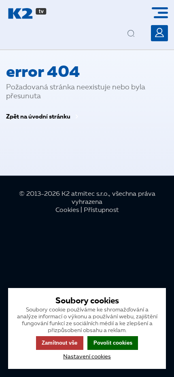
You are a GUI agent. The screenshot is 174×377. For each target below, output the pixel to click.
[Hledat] (138, 27)
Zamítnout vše (59, 343)
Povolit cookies (112, 343)
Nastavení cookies (87, 357)
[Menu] (163, 13)
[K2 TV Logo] (27, 13)
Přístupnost (101, 210)
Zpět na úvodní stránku (39, 117)
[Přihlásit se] (159, 33)
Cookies (67, 210)
